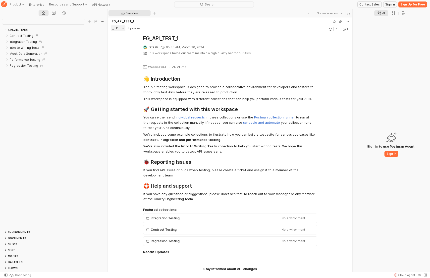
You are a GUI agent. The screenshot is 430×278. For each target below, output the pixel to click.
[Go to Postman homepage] (4, 4)
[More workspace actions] (346, 21)
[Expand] (7, 36)
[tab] (44, 13)
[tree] (54, 131)
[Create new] (90, 22)
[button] (348, 13)
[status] (21, 275)
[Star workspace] (333, 21)
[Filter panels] (5, 21)
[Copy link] (340, 21)
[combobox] (329, 13)
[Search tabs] (309, 13)
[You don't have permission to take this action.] (155, 13)
